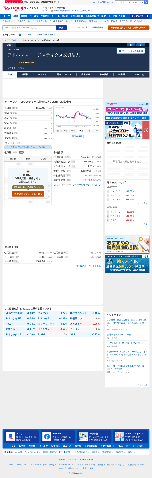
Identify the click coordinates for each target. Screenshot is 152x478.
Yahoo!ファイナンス (68, 459)
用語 (17, 108)
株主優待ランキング (62, 21)
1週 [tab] (65, 131)
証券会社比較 (77, 16)
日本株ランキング (25, 21)
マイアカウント (139, 16)
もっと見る (142, 203)
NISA (103, 16)
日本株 (15, 16)
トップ (7, 16)
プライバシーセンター (38, 465)
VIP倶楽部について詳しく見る (28, 194)
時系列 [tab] (130, 452)
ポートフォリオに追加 (132, 51)
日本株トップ (9, 21)
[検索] (146, 2)
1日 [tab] (57, 131)
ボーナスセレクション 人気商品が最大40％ (72, 10)
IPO (113, 21)
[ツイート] (140, 44)
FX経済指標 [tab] (106, 452)
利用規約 (52, 465)
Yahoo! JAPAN (99, 2)
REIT (122, 21)
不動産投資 (91, 16)
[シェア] (131, 44)
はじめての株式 (137, 21)
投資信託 (45, 16)
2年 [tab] (96, 131)
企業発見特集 (97, 27)
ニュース (56, 16)
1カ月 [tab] (73, 131)
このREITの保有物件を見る (85, 184)
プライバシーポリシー (17, 465)
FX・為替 (34, 16)
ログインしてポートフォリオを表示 (40, 34)
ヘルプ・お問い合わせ (69, 468)
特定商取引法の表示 (136, 465)
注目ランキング (43, 21)
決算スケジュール (97, 21)
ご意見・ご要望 (87, 468)
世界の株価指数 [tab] (81, 452)
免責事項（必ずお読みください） (111, 465)
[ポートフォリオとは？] (20, 34)
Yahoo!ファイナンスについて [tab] (26, 452)
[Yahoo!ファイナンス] (21, 7)
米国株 (24, 16)
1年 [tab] (88, 131)
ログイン (46, 10)
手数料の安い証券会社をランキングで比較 (28, 147)
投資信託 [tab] (119, 452)
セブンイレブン (137, 2)
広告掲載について (66, 465)
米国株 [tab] (94, 452)
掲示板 (65, 16)
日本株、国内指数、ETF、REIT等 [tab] (56, 452)
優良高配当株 (80, 21)
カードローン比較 (117, 16)
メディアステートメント (86, 465)
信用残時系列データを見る (88, 266)
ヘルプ (110, 2)
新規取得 (61, 8)
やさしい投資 (82, 27)
